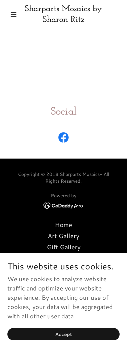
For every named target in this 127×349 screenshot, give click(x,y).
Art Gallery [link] (63, 235)
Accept (63, 334)
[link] (63, 14)
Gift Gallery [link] (63, 246)
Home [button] (63, 224)
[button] (15, 14)
